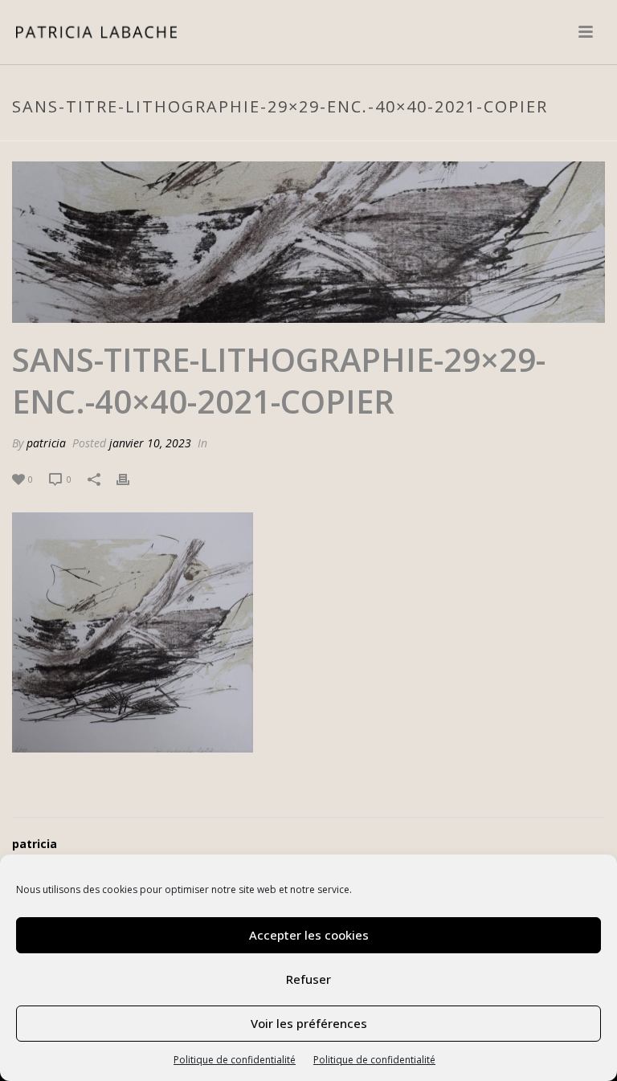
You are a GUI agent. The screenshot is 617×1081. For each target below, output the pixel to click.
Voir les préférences (309, 1023)
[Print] (130, 478)
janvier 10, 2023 (150, 443)
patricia (46, 443)
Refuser (308, 979)
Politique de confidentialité (235, 1060)
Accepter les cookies (309, 935)
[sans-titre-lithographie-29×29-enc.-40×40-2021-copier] (308, 242)
